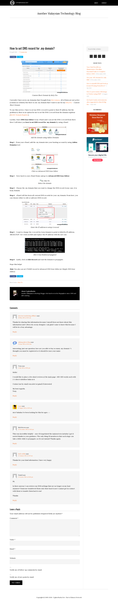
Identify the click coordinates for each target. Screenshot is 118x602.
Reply (15, 332)
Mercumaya (55, 100)
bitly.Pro (69, 103)
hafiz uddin (21, 454)
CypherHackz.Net (23, 3)
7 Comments (23, 52)
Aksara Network (76, 597)
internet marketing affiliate (27, 316)
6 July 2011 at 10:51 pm (24, 368)
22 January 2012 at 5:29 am (25, 456)
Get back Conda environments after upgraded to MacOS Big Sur (97, 102)
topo (19, 406)
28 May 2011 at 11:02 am (24, 318)
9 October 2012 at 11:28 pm (25, 477)
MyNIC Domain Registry (19, 115)
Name (12, 540)
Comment (14, 518)
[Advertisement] (59, 31)
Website (13, 558)
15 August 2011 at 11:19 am (25, 408)
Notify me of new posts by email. (22, 577)
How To (20, 282)
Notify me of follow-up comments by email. (26, 570)
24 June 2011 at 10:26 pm (24, 344)
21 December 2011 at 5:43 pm (26, 429)
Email (12, 549)
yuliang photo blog (24, 342)
